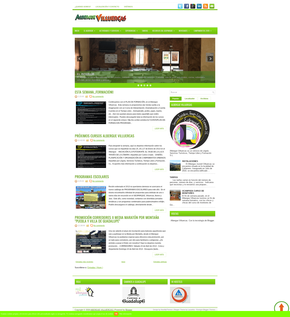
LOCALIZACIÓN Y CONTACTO (107, 7)
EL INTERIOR (85, 74)
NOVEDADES (184, 30)
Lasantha (191, 310)
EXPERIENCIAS (131, 30)
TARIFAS (145, 30)
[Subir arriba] (281, 308)
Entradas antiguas (160, 262)
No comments (98, 96)
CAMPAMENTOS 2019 (202, 30)
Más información (125, 314)
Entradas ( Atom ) (95, 267)
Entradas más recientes (84, 262)
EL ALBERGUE (89, 30)
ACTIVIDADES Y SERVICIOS (110, 30)
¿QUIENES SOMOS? (83, 7)
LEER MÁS (159, 129)
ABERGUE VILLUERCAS (102, 310)
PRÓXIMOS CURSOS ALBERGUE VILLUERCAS (104, 135)
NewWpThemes (167, 310)
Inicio (123, 262)
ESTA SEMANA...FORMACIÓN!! (94, 92)
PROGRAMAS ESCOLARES (92, 176)
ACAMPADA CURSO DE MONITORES (193, 192)
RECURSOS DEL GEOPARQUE (163, 30)
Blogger (210, 220)
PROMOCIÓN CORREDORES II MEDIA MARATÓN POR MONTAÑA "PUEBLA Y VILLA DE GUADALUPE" (117, 219)
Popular (175, 99)
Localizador (190, 99)
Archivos (204, 99)
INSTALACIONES (190, 161)
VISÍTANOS (128, 7)
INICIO (77, 30)
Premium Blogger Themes (205, 310)
